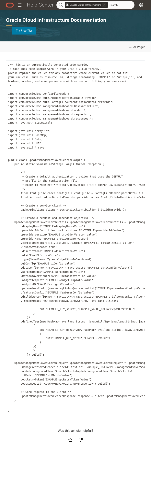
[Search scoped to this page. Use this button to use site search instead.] (104, 5)
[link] (86, 5)
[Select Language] (141, 5)
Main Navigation (20, 5)
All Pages (139, 47)
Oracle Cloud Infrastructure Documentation (56, 20)
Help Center (40, 5)
